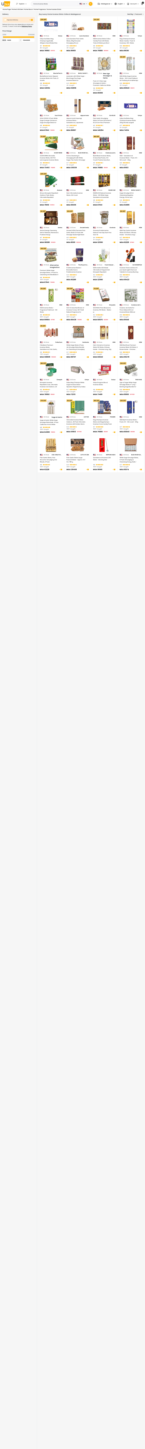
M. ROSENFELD (137, 265)
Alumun (59, 190)
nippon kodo (84, 115)
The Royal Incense (83, 265)
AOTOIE (86, 417)
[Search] (90, 4)
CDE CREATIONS (57, 455)
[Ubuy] (6, 3)
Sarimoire (85, 342)
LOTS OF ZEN (84, 455)
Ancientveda (84, 227)
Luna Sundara (84, 36)
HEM (114, 36)
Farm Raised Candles (110, 265)
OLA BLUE (112, 115)
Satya (60, 36)
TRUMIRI (112, 417)
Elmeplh (59, 380)
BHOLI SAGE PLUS (83, 73)
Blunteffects (57, 73)
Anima (60, 227)
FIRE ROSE (138, 380)
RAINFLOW (111, 190)
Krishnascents (110, 153)
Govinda (112, 227)
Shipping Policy (27, 26)
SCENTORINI (58, 153)
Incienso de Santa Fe (136, 305)
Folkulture (58, 342)
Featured (138, 14)
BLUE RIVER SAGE (83, 153)
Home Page (7, 9)
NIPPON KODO (110, 455)
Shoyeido (112, 305)
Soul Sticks (58, 115)
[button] (105, 4)
